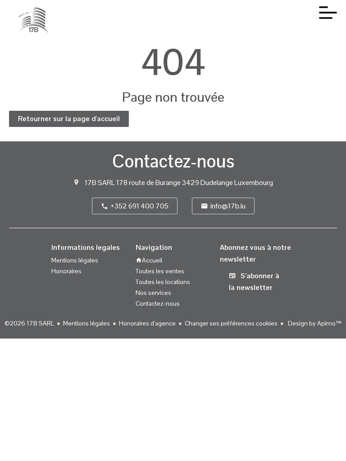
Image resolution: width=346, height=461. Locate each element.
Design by (314, 323)
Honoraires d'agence (147, 323)
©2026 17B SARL (29, 323)
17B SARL (100, 182)
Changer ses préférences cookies (231, 323)
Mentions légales (86, 323)
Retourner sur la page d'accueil (69, 118)
